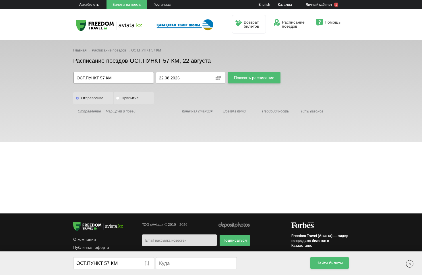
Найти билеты (329, 263)
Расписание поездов (109, 50)
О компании (84, 239)
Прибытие (130, 98)
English (264, 5)
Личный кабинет (321, 5)
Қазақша (285, 5)
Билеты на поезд (127, 5)
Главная (80, 50)
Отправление (92, 98)
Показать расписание (254, 77)
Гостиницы (162, 5)
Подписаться (234, 240)
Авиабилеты (89, 5)
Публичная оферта (91, 247)
